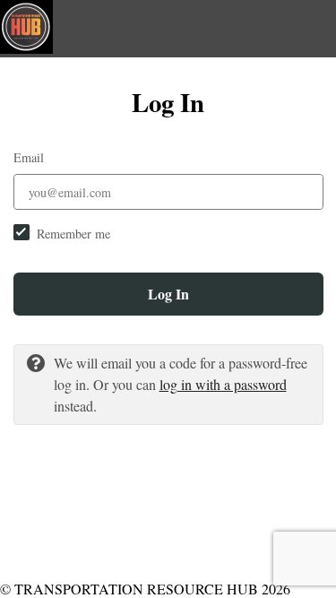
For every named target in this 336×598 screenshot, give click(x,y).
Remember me (73, 233)
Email (28, 157)
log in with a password (223, 384)
